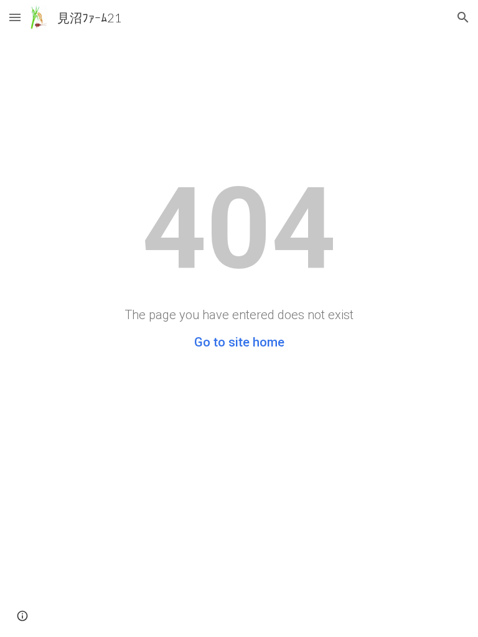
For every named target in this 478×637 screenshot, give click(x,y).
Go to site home (239, 342)
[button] (15, 17)
